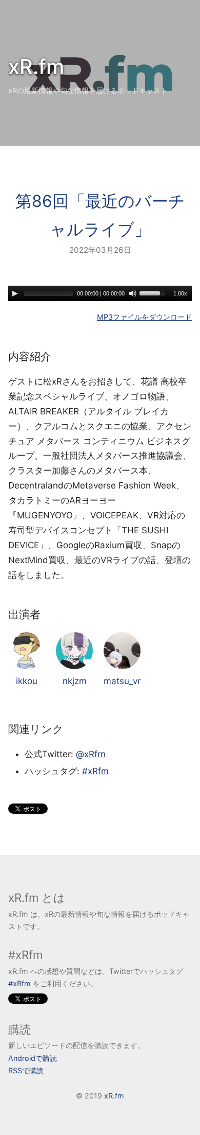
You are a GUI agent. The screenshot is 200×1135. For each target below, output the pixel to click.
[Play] (15, 293)
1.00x (180, 293)
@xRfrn (91, 754)
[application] (100, 293)
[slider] (153, 292)
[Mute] (133, 293)
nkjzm (75, 681)
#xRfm (95, 771)
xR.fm (36, 66)
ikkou (26, 681)
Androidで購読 (32, 1058)
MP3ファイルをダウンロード (144, 316)
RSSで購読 (26, 1070)
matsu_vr (122, 681)
